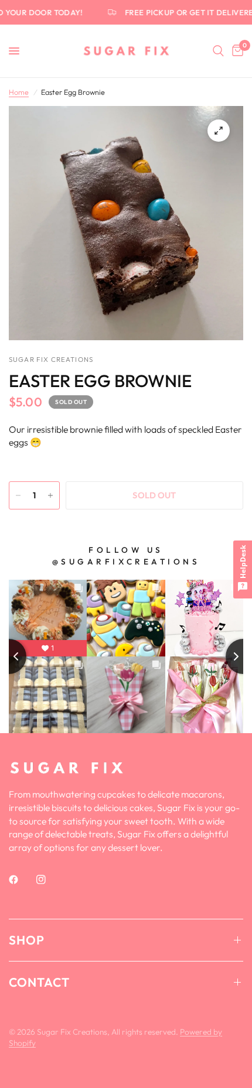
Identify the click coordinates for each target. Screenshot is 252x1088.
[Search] (218, 51)
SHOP (27, 939)
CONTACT (39, 982)
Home (19, 92)
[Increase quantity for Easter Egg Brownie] (50, 495)
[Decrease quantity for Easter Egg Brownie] (18, 495)
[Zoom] (218, 130)
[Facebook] (22, 879)
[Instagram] (49, 879)
